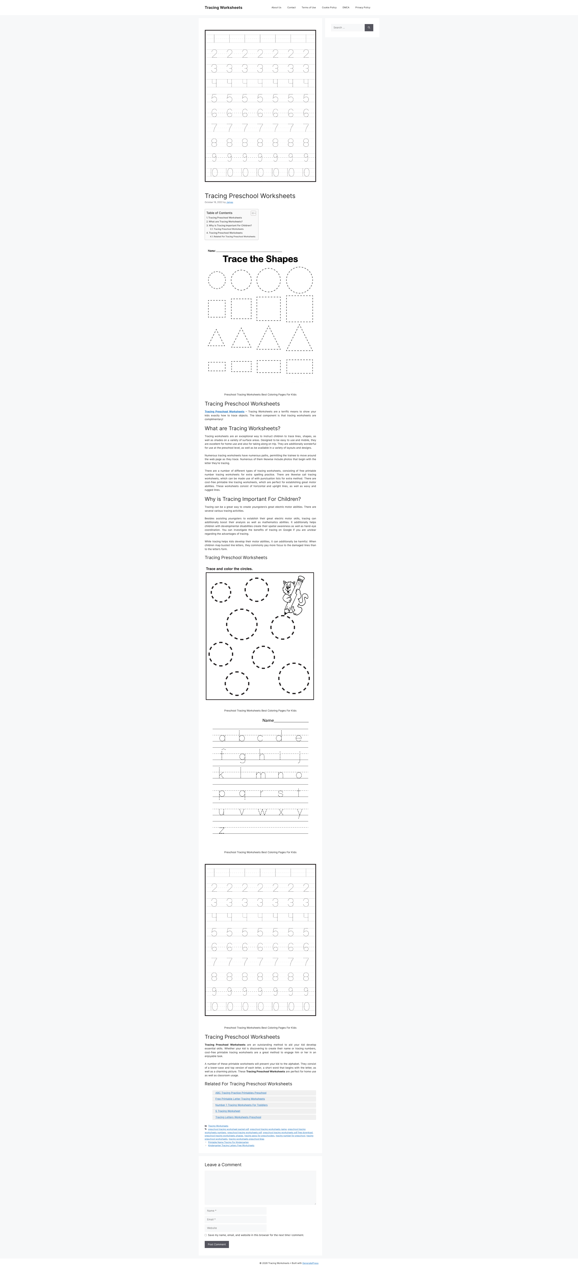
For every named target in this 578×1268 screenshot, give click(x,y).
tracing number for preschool (290, 1135)
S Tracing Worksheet (227, 1111)
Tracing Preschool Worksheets (225, 217)
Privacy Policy (362, 7)
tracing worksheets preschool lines (246, 1139)
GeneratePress (310, 1263)
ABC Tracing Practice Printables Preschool (240, 1092)
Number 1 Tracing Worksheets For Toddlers (241, 1105)
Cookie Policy (329, 7)
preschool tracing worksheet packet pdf (228, 1129)
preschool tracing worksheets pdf (244, 1132)
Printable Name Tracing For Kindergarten (228, 1142)
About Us (276, 7)
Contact (291, 7)
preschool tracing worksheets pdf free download (288, 1132)
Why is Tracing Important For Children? (230, 225)
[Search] (369, 27)
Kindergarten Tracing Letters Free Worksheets (231, 1145)
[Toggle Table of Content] (252, 213)
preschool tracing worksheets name (268, 1129)
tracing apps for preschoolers (259, 1135)
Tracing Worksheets (223, 7)
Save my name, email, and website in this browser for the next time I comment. (256, 1235)
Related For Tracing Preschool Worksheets (234, 236)
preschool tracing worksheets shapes (224, 1135)
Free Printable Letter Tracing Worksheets (240, 1098)
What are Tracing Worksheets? (226, 221)
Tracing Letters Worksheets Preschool (238, 1117)
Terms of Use (309, 7)
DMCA (346, 7)
